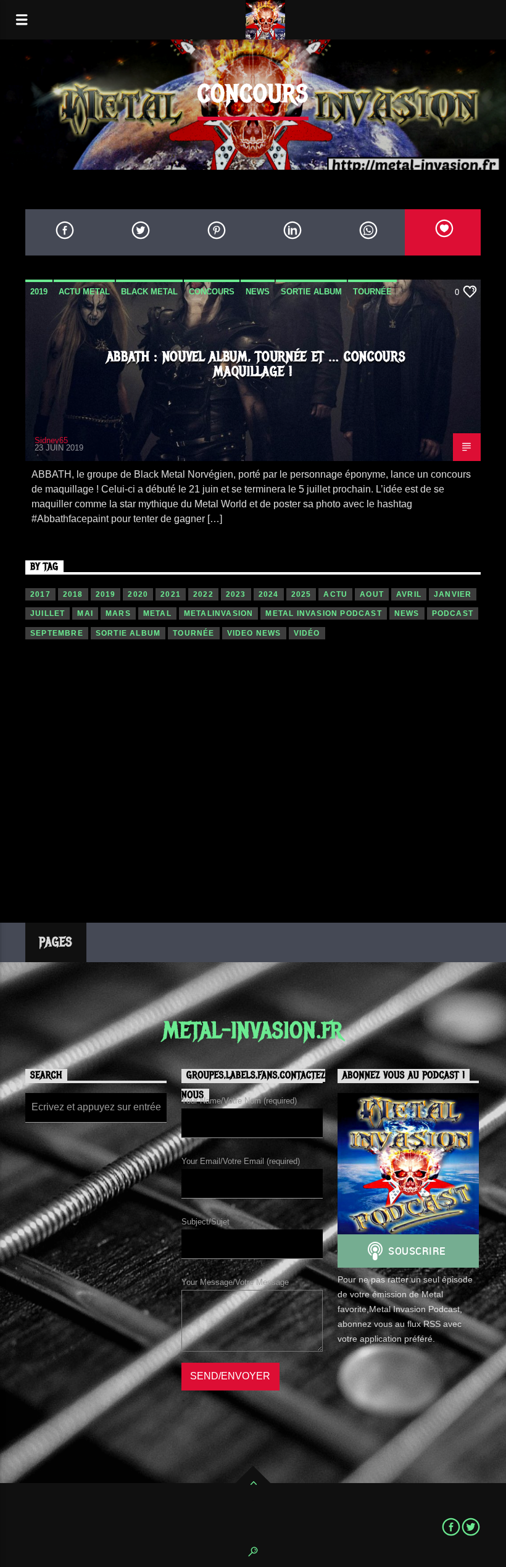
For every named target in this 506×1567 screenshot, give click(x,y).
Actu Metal (84, 291)
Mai (85, 613)
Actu (335, 594)
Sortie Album (311, 291)
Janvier (452, 594)
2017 (40, 594)
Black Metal (149, 291)
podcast (452, 613)
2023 (236, 594)
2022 (203, 594)
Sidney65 (51, 440)
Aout (372, 594)
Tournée (372, 291)
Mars (118, 613)
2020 (138, 594)
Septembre (56, 633)
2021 (170, 594)
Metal (157, 613)
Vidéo (307, 633)
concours (211, 291)
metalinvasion (219, 613)
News (258, 291)
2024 (269, 594)
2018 (73, 594)
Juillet (47, 613)
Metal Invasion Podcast (323, 613)
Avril (408, 594)
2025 (301, 594)
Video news (254, 633)
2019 (39, 291)
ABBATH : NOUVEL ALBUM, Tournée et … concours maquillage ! (256, 364)
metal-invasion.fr (253, 1030)
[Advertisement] (253, 769)
